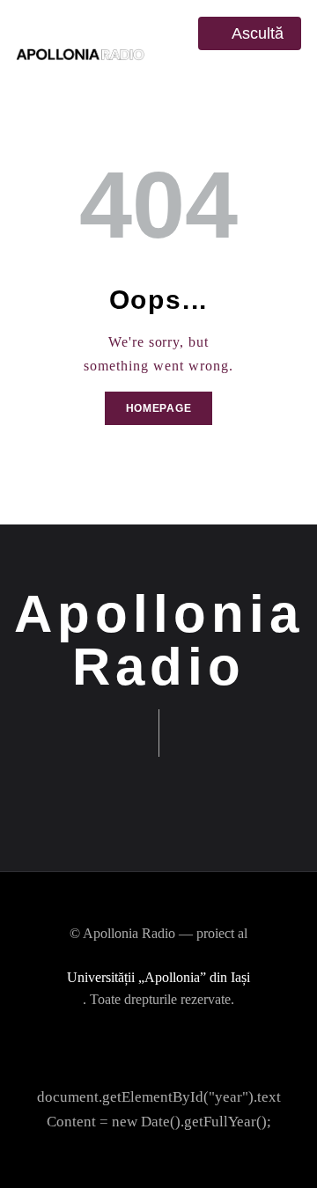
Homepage (159, 408)
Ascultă (256, 33)
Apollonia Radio (159, 640)
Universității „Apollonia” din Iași (158, 977)
